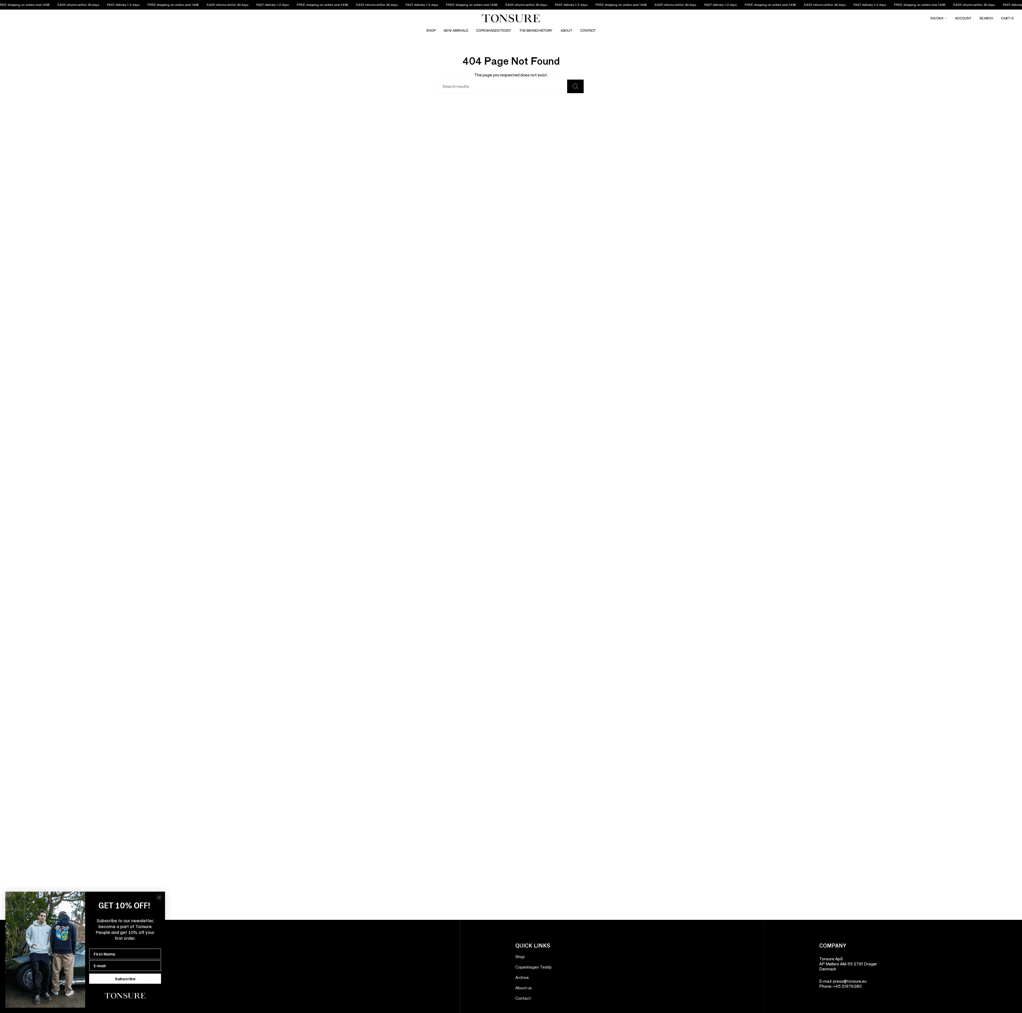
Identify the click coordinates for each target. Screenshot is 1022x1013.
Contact (523, 998)
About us (523, 987)
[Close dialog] (159, 897)
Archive (522, 977)
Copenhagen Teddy (533, 967)
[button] (431, 30)
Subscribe (125, 978)
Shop (520, 956)
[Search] (575, 86)
